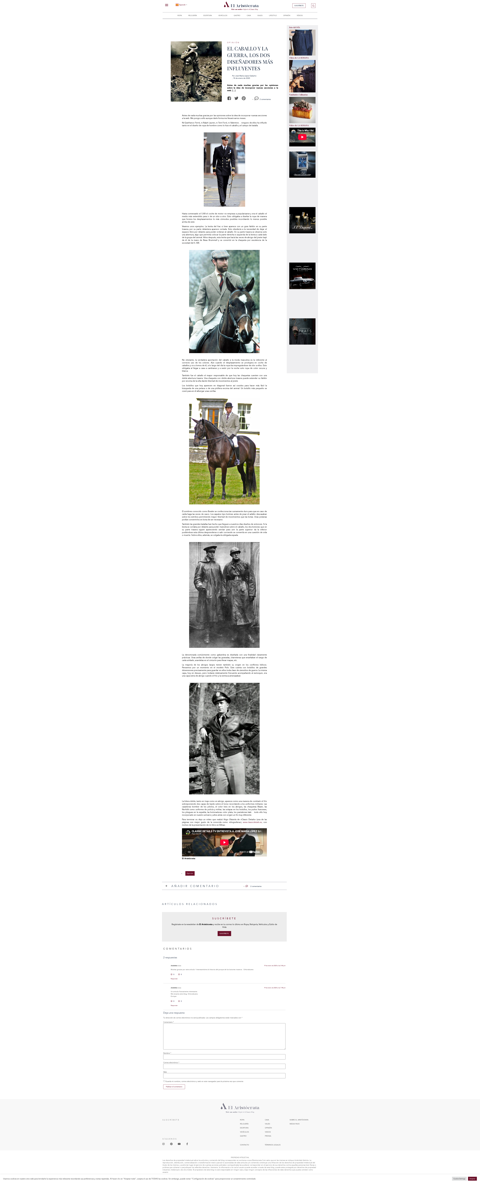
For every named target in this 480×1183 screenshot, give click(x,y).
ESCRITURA (244, 1128)
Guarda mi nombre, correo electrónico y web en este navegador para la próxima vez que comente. (204, 1081)
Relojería (192, 15)
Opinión (286, 15)
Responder (174, 979)
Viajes (259, 15)
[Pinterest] (171, 1144)
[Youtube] (179, 1144)
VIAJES (267, 1124)
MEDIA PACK (295, 1124)
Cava (249, 15)
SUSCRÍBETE (171, 1120)
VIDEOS (268, 1132)
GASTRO (243, 1136)
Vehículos (222, 15)
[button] (229, 98)
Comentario (168, 1022)
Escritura (207, 15)
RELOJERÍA (244, 1124)
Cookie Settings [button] (459, 1179)
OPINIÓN (268, 1128)
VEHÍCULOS (244, 1132)
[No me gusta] (179, 974)
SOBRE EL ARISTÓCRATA (299, 1120)
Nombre (167, 1053)
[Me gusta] (172, 974)
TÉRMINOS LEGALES (272, 1145)
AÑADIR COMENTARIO (195, 886)
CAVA (267, 1120)
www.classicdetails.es (252, 822)
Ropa (180, 15)
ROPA (242, 1120)
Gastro (237, 15)
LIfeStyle (273, 15)
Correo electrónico (171, 1062)
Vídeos (300, 15)
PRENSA (268, 1136)
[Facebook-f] (187, 1144)
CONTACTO (244, 1145)
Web (165, 1072)
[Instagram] (164, 1144)
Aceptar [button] (472, 1179)
